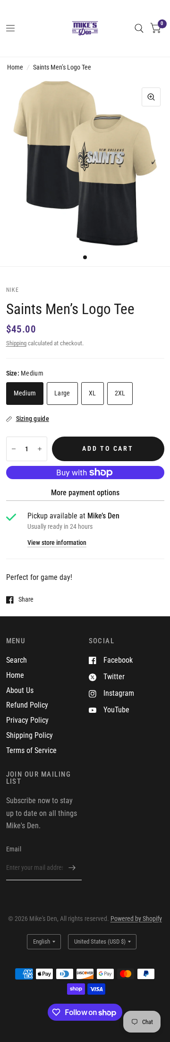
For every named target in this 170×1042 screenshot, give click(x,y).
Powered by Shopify (136, 918)
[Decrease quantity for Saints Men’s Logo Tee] (14, 449)
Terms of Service (31, 750)
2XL (120, 393)
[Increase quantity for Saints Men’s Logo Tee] (40, 449)
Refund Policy (27, 705)
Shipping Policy (29, 735)
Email (13, 849)
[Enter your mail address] (72, 868)
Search (16, 660)
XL (92, 393)
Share (26, 599)
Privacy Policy (27, 720)
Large (62, 393)
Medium (25, 393)
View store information (56, 543)
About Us (20, 690)
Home (15, 67)
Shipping (16, 343)
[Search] (139, 28)
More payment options (85, 492)
